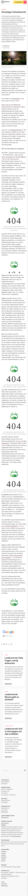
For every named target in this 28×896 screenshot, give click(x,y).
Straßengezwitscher (16, 130)
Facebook (3, 857)
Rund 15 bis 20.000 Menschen (11, 105)
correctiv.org (5, 2)
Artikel (4, 9)
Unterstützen (18, 2)
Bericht (22, 547)
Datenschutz (4, 886)
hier (19, 867)
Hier (2, 842)
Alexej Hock (6, 46)
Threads (3, 859)
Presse (3, 882)
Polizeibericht (16, 98)
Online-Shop (4, 812)
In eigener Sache (9, 726)
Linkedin (3, 853)
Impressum (4, 884)
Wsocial (3, 861)
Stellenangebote (16, 836)
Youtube (3, 855)
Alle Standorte (5, 817)
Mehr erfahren (5, 823)
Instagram (3, 851)
